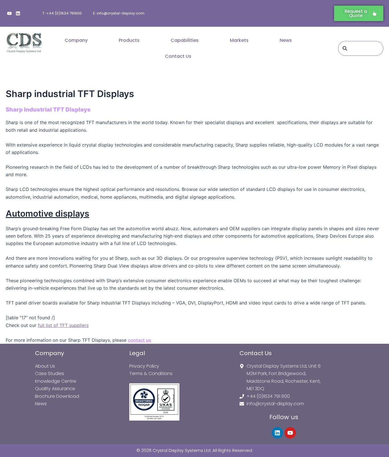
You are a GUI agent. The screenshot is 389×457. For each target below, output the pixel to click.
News (286, 40)
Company (76, 40)
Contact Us (178, 56)
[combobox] (360, 48)
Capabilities (185, 40)
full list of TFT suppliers (63, 325)
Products (129, 40)
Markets (239, 40)
